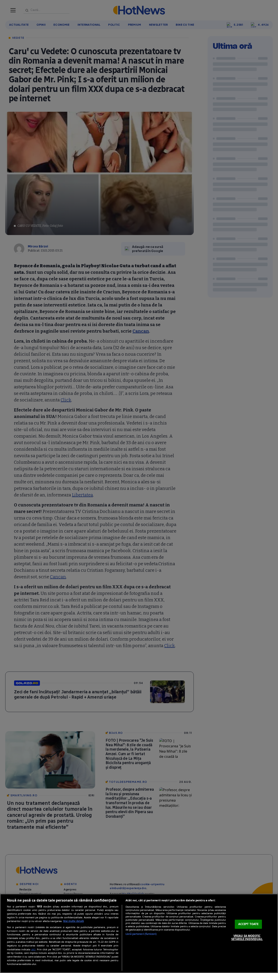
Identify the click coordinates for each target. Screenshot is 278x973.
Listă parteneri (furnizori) (141, 934)
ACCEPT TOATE (248, 924)
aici (33, 949)
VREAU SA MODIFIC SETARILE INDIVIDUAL (246, 937)
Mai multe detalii (73, 921)
